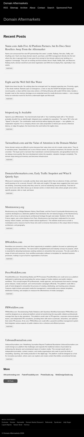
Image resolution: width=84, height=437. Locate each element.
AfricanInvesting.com (12, 375)
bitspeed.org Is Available (18, 112)
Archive (23, 8)
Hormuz (26, 425)
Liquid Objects (7, 425)
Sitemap (14, 8)
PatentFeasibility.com (30, 375)
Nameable (20, 422)
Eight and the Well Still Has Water (23, 82)
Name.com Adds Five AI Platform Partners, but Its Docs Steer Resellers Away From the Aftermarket (38, 47)
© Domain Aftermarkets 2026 (13, 433)
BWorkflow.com (13, 242)
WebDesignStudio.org (64, 375)
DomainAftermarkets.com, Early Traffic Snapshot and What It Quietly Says (38, 174)
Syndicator (57, 422)
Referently (48, 422)
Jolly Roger (67, 422)
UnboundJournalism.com (18, 340)
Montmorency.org (14, 207)
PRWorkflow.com (14, 307)
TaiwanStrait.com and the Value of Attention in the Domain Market (41, 143)
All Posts (10, 381)
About (32, 8)
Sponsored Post (64, 8)
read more (9, 68)
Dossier (12, 422)
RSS (6, 8)
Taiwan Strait (17, 425)
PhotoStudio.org (47, 375)
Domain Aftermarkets (16, 3)
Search (50, 8)
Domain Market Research (35, 422)
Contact (41, 8)
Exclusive (5, 422)
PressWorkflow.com (15, 272)
